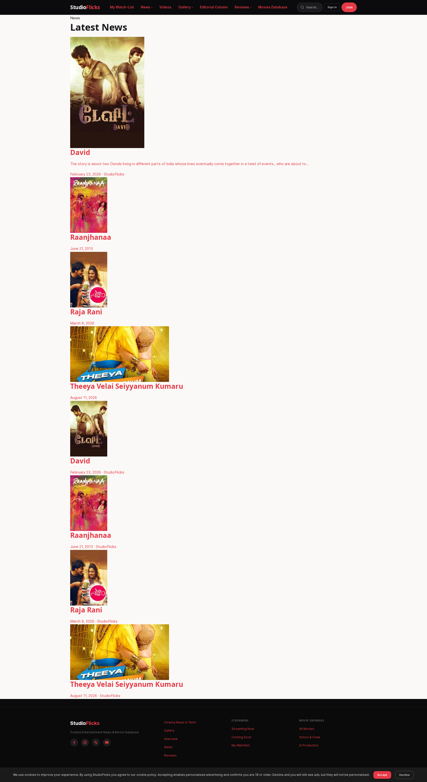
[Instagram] (85, 742)
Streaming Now (243, 729)
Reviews (242, 7)
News (145, 7)
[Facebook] (74, 742)
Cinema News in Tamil (180, 722)
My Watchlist (241, 745)
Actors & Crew (309, 737)
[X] (96, 742)
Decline (404, 775)
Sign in (332, 7)
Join (349, 7)
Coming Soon (241, 737)
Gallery (184, 7)
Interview (171, 739)
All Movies (306, 729)
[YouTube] (107, 742)
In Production (309, 745)
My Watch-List (122, 7)
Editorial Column (214, 7)
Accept (382, 775)
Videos (165, 7)
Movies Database (272, 7)
